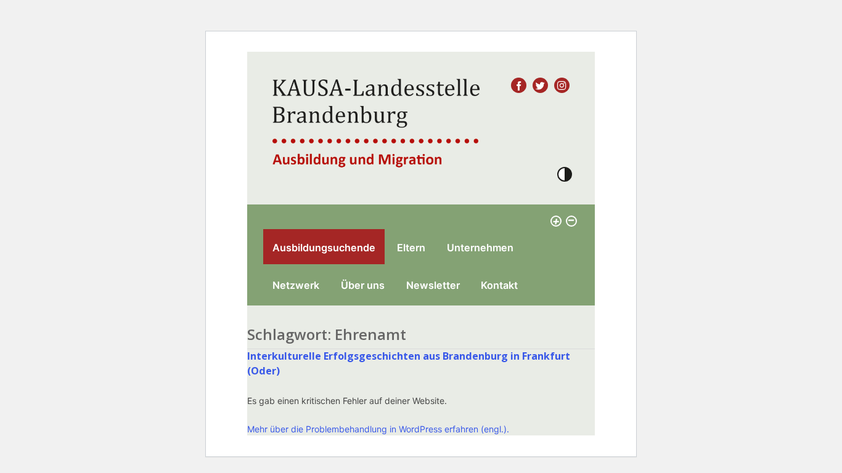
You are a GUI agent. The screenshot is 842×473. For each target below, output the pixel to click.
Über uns (363, 285)
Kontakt (499, 285)
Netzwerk (295, 285)
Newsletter (433, 285)
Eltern (411, 247)
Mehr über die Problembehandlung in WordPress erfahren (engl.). (378, 429)
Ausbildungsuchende (323, 247)
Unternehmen (480, 247)
